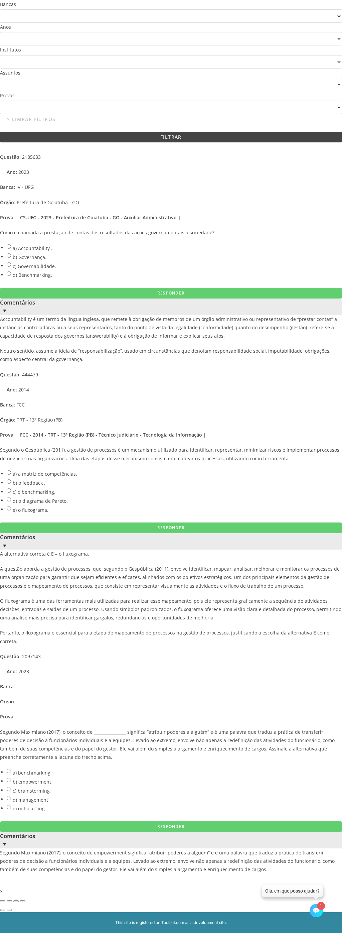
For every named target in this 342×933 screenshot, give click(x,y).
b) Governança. (29, 257)
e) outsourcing (29, 808)
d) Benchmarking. (32, 275)
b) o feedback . (29, 483)
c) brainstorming (31, 791)
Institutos (10, 49)
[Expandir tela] (9, 901)
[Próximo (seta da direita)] (9, 910)
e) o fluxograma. (30, 510)
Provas (7, 95)
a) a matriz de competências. (45, 474)
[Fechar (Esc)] (22, 901)
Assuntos (10, 73)
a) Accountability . (32, 248)
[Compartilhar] (16, 901)
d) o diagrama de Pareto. (40, 501)
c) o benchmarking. (34, 492)
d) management (30, 800)
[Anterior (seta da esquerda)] (2, 910)
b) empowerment (32, 782)
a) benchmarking (31, 773)
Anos (5, 27)
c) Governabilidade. (34, 266)
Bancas (8, 4)
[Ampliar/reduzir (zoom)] (2, 901)
